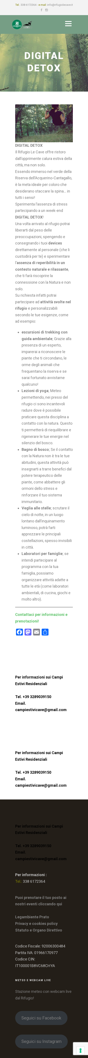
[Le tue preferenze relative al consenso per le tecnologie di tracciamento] (80, 1050)
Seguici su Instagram (41, 1041)
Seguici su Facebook (41, 1018)
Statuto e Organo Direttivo (38, 930)
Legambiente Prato (32, 917)
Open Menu (68, 23)
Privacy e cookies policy (36, 923)
